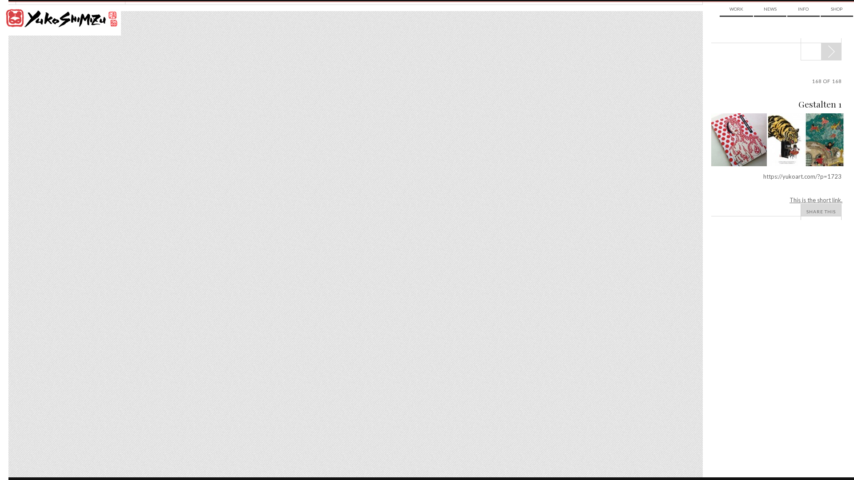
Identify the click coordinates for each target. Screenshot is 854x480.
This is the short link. (816, 200)
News (770, 9)
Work (736, 9)
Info (803, 9)
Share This (821, 211)
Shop (836, 9)
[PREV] (831, 51)
